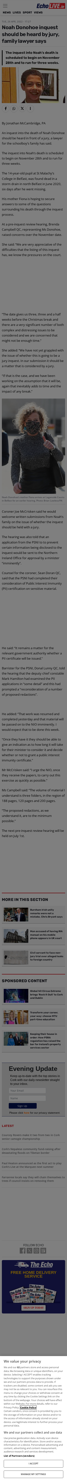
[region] (33, 1418)
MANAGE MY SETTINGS (33, 1474)
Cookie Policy (28, 1407)
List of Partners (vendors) (19, 1455)
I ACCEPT (34, 1463)
